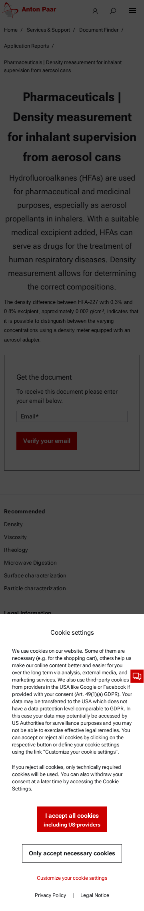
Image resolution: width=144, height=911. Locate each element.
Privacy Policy (50, 895)
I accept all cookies (72, 820)
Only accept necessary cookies (72, 853)
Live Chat (137, 676)
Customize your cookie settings (72, 878)
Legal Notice (94, 895)
